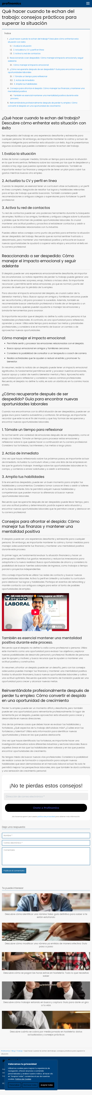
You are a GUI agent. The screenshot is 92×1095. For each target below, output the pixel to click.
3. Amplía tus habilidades (25, 84)
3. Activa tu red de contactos (26, 53)
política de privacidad (46, 816)
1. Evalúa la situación (22, 46)
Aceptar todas (47, 1085)
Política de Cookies (23, 1079)
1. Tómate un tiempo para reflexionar (30, 76)
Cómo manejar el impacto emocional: (31, 65)
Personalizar (15, 1085)
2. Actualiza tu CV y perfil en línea (28, 49)
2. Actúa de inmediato (24, 80)
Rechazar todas (30, 1085)
